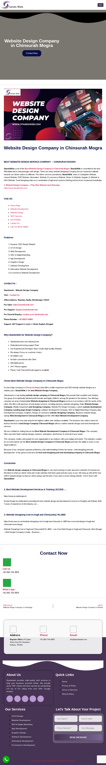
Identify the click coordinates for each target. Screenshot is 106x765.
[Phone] (43, 629)
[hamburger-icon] (100, 5)
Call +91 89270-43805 (19, 227)
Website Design (16, 212)
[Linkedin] (25, 699)
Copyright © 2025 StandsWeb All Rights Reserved (53, 761)
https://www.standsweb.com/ (15, 188)
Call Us (6, 569)
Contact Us (15, 223)
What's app (8, 589)
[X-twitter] (33, 699)
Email (73, 635)
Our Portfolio (15, 220)
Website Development (19, 209)
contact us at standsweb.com (35, 314)
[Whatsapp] (40, 699)
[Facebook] (9, 699)
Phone (44, 635)
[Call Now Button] (6, 759)
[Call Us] (7, 562)
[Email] (73, 629)
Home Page (15, 205)
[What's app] (7, 582)
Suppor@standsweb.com (27, 310)
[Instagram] (17, 699)
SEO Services (16, 216)
